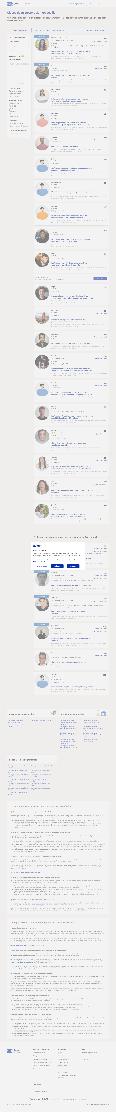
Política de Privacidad (39, 561)
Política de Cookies (73, 560)
